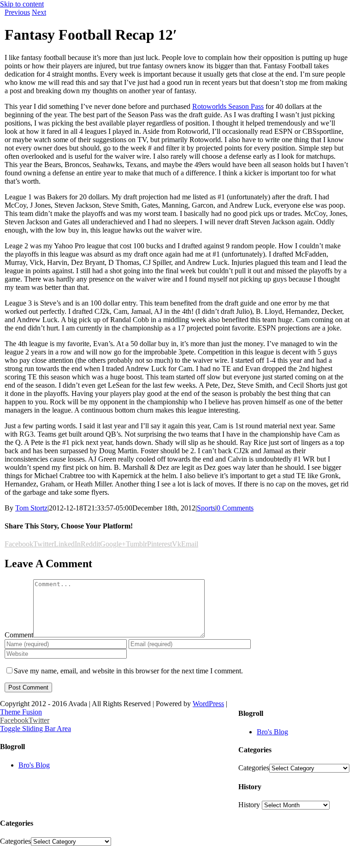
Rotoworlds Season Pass (228, 106)
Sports (206, 508)
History (249, 805)
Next (39, 12)
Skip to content (22, 4)
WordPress (208, 704)
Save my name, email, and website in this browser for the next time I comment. (128, 671)
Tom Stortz (31, 508)
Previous (17, 12)
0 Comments (235, 508)
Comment (19, 635)
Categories (253, 768)
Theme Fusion (21, 712)
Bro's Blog (272, 732)
